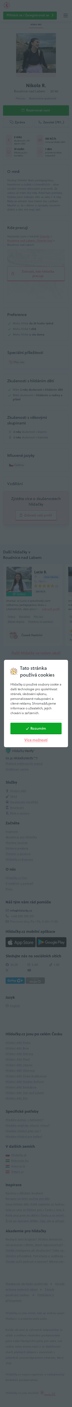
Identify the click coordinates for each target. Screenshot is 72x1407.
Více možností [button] (35, 739)
